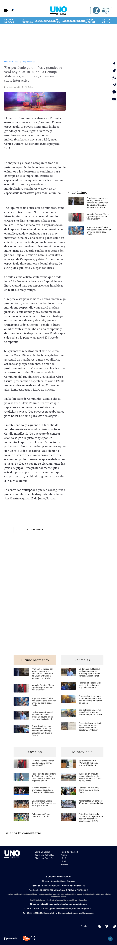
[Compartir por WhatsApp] (114, 78)
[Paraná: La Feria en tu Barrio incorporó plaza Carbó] (82, 791)
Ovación (51, 21)
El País (58, 20)
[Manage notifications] (110, 938)
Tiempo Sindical (90, 20)
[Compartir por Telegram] (114, 85)
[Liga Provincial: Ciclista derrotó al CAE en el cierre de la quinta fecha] (35, 804)
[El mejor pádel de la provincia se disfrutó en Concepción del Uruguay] (35, 791)
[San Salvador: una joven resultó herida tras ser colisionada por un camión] (82, 713)
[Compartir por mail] (114, 99)
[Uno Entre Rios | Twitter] (107, 926)
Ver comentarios (35, 530)
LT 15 (108, 20)
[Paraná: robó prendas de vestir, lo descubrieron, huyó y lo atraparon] (82, 686)
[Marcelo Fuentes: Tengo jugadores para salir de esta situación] (89, 217)
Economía (68, 21)
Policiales (40, 21)
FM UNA (64, 864)
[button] (6, 10)
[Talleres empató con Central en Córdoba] (35, 817)
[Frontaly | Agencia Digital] (27, 938)
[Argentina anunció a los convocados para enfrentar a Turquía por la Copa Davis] (89, 230)
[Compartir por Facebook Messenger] (114, 92)
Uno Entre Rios (11, 62)
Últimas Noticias (9, 20)
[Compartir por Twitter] (114, 70)
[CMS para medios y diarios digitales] (11, 938)
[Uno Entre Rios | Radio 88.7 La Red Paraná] (101, 10)
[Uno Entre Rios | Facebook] (100, 926)
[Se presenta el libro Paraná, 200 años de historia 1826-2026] (82, 764)
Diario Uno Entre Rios (44, 855)
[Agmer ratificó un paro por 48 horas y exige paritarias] (82, 804)
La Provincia (27, 20)
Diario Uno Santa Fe (44, 858)
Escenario (79, 21)
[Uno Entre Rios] (58, 10)
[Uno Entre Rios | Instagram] (114, 926)
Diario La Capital (42, 852)
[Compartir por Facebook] (114, 63)
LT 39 (103, 20)
